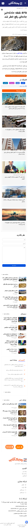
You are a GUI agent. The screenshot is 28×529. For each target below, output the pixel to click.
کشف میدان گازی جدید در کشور (9, 404)
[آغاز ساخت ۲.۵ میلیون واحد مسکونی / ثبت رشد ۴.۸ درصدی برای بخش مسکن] (14, 99)
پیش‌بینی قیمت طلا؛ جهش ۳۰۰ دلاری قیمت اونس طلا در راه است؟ (10, 298)
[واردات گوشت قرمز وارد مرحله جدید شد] (22, 426)
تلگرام (23, 83)
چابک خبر (22, 400)
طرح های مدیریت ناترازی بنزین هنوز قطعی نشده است (10, 306)
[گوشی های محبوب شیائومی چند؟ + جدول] (22, 328)
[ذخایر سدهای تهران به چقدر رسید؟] (22, 292)
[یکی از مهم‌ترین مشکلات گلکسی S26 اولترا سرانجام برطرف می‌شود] (22, 342)
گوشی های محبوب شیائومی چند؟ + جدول (10, 328)
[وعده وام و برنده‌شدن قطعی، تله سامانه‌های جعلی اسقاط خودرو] (22, 279)
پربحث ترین (13, 360)
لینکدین (5, 83)
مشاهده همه (5, 274)
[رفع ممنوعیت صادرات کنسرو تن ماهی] (22, 433)
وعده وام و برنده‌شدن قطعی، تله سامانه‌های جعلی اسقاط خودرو (10, 278)
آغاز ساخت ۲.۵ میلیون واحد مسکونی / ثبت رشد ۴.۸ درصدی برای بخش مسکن (15, 107)
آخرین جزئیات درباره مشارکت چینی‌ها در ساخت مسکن (14, 200)
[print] (2, 10)
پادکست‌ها (24, 474)
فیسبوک (12, 83)
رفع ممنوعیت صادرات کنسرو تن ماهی (10, 433)
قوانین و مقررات (23, 516)
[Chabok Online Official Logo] (15, 3)
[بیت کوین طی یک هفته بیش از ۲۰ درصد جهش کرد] (22, 419)
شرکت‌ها (8, 447)
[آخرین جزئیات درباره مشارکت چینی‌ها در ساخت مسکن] (14, 192)
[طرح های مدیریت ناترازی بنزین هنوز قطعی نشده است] (22, 306)
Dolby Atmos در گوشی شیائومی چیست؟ (12, 350)
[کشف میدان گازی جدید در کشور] (22, 405)
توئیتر (17, 83)
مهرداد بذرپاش (22, 86)
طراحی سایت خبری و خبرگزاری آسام (22, 525)
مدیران (18, 447)
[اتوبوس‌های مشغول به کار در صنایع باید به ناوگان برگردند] (14, 122)
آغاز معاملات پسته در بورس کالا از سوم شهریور (10, 412)
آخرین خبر (22, 360)
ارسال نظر (14, 265)
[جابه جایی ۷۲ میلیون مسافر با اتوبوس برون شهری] (14, 167)
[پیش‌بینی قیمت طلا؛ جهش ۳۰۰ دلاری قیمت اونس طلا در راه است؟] (22, 298)
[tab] (21, 360)
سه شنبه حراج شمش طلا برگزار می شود (10, 285)
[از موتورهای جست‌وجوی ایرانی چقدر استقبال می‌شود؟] (22, 335)
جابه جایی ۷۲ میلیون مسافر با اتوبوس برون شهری (15, 178)
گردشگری (25, 476)
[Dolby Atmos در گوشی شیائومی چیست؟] (22, 351)
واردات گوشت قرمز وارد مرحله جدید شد (10, 426)
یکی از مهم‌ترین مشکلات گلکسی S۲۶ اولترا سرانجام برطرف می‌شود (11, 342)
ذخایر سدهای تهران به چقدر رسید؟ (11, 291)
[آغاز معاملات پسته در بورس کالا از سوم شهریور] (22, 412)
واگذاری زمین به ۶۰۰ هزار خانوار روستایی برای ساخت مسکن (14, 153)
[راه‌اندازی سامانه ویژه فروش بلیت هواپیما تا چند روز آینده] (14, 215)
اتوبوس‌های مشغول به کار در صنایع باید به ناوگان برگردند (15, 130)
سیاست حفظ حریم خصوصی (20, 513)
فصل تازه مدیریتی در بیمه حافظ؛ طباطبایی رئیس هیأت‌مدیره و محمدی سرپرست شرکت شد (13, 379)
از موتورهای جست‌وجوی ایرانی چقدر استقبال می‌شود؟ (10, 335)
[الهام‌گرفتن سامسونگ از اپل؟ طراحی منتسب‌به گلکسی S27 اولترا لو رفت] (22, 319)
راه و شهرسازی (20, 8)
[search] (3, 3)
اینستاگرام (22, 490)
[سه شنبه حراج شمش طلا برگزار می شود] (22, 285)
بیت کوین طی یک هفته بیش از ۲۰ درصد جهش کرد (10, 419)
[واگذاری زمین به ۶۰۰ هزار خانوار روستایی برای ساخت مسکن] (14, 144)
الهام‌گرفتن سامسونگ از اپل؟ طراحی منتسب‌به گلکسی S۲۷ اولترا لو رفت (10, 319)
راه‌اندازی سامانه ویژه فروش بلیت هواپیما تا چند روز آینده (15, 223)
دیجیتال (23, 314)
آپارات (23, 487)
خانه (26, 8)
